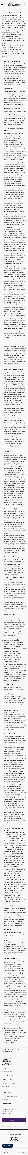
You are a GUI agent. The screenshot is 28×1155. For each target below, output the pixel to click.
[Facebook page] (12, 1139)
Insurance (6, 1086)
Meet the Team (7, 1075)
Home (4, 1068)
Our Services (7, 1072)
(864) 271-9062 (6, 1113)
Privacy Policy (7, 1092)
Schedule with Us (14, 1120)
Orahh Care (6, 1103)
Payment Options (8, 1083)
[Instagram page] (16, 1139)
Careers (5, 1099)
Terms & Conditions (9, 1096)
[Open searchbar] (25, 4)
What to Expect (8, 1079)
